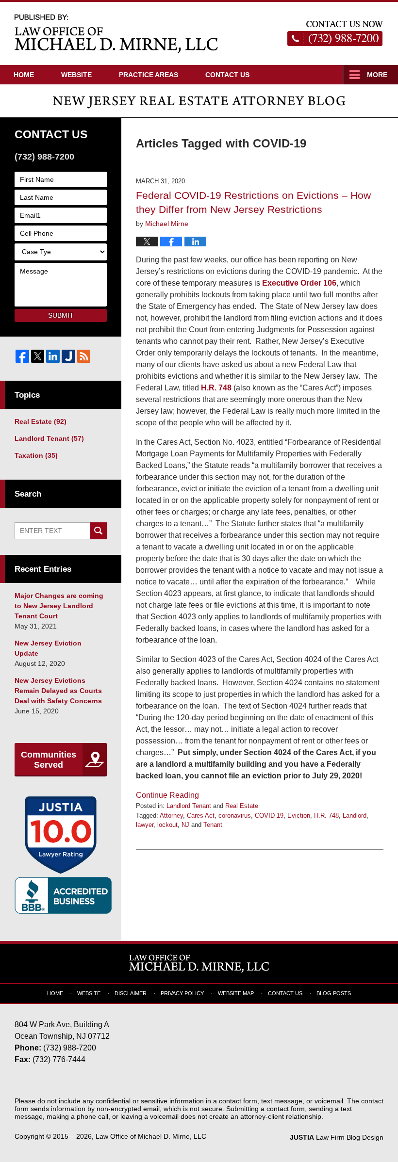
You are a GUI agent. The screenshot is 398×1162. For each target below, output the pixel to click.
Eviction (298, 815)
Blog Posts (333, 993)
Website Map (236, 993)
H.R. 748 (216, 388)
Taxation (36, 455)
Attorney (171, 815)
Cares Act (201, 815)
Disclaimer (131, 993)
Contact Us (227, 75)
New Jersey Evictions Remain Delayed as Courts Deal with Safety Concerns (58, 691)
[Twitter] (38, 356)
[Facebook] (22, 356)
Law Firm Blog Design (336, 1137)
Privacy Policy (182, 993)
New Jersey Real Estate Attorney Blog (116, 33)
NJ (185, 824)
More (377, 75)
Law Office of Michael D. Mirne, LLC (151, 1136)
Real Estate (241, 805)
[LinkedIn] (53, 356)
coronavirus (234, 815)
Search (98, 530)
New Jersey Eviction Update (48, 648)
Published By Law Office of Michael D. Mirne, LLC (335, 33)
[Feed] (84, 356)
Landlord (354, 815)
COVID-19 (269, 815)
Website (76, 75)
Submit (61, 315)
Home (24, 75)
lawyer (144, 824)
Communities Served (48, 760)
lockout (167, 824)
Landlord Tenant (188, 805)
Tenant (212, 824)
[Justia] (68, 356)
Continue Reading (167, 795)
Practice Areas (148, 75)
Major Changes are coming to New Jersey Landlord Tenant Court (59, 606)
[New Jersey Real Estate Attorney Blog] (199, 100)
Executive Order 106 (299, 283)
